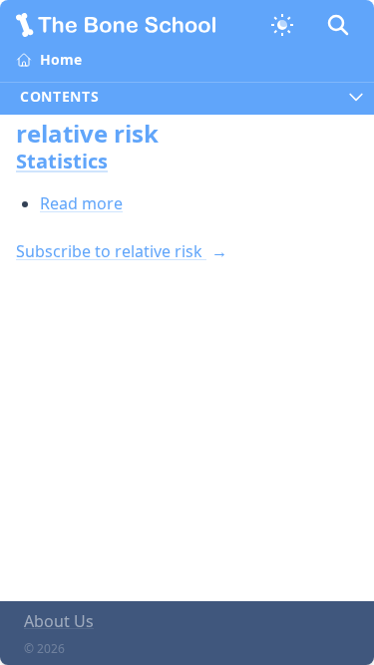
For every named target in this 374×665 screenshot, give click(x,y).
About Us (59, 621)
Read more (81, 203)
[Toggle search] (338, 25)
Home (61, 59)
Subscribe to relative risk (111, 251)
